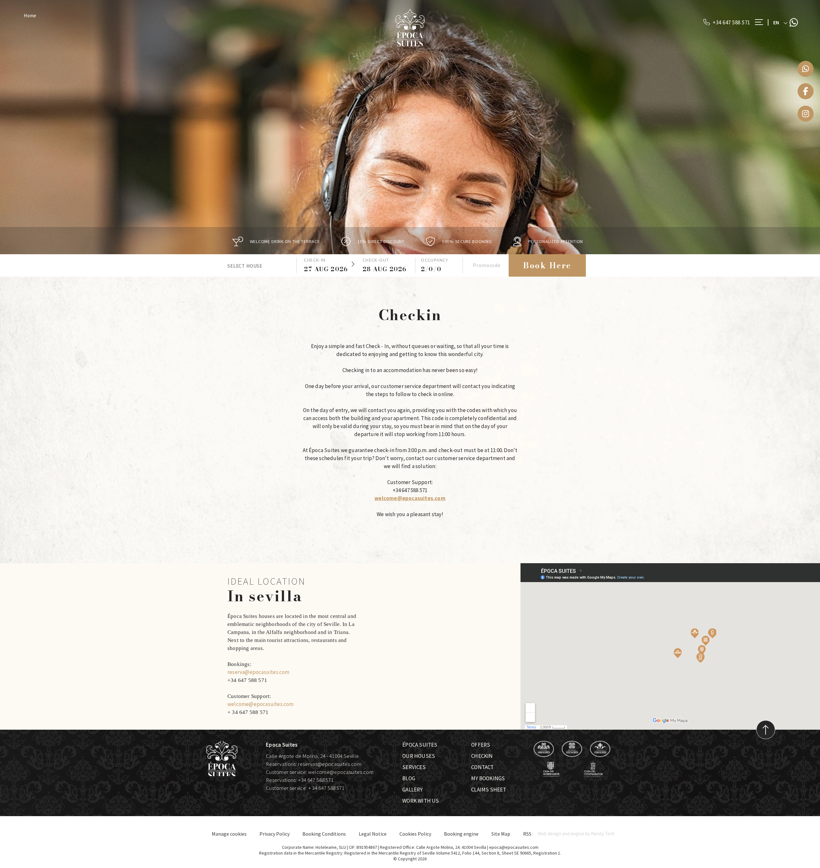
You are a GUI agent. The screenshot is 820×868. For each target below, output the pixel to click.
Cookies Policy (415, 834)
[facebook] (806, 91)
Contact (482, 767)
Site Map (500, 834)
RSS (527, 834)
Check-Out (376, 260)
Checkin (482, 755)
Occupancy (434, 260)
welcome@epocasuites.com (410, 498)
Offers (480, 744)
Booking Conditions (324, 834)
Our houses (418, 755)
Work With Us (420, 800)
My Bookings (488, 778)
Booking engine (461, 834)
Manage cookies (229, 834)
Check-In (314, 260)
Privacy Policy (274, 834)
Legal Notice (373, 834)
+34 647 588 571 (730, 22)
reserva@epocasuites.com (258, 672)
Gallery (412, 789)
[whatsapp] (806, 69)
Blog (408, 778)
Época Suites (419, 744)
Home (30, 16)
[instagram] (806, 114)
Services (414, 767)
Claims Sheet (488, 789)
